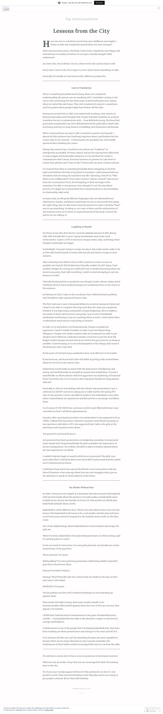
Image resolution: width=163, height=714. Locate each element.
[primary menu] (159, 8)
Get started (99, 3)
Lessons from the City (81, 30)
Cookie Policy (49, 710)
